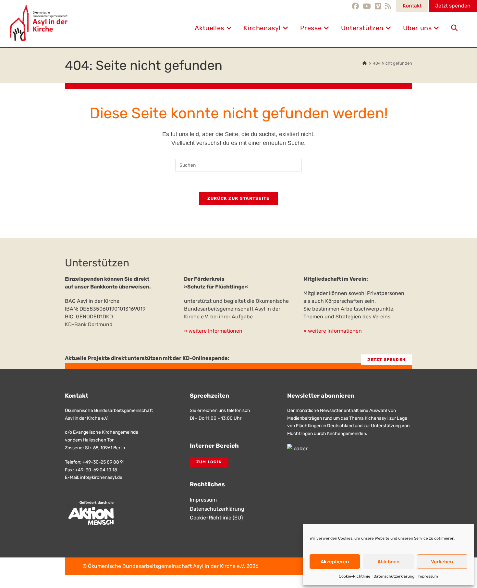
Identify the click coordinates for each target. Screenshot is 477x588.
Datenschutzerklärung (393, 576)
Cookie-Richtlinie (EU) (216, 518)
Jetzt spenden (453, 6)
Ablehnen (388, 562)
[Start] (364, 63)
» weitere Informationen (213, 331)
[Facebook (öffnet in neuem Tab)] (356, 6)
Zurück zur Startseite (238, 198)
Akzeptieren (335, 562)
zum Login (209, 462)
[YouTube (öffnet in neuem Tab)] (367, 6)
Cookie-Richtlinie (354, 576)
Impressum (428, 576)
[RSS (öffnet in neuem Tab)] (388, 6)
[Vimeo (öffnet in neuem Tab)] (378, 6)
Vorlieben (442, 562)
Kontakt (412, 6)
